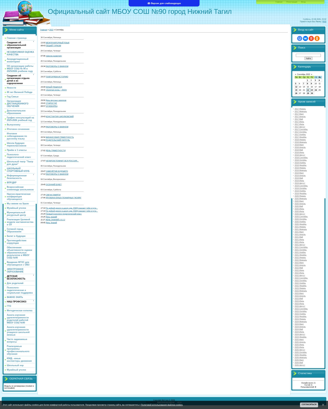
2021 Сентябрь (301, 247)
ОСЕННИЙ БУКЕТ (54, 184)
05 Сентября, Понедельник (53, 166)
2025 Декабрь (300, 355)
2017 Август (300, 127)
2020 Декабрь (300, 224)
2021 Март (299, 232)
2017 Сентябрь (301, 129)
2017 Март (299, 114)
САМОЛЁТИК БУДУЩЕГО (57, 171)
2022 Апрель (300, 265)
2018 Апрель (300, 147)
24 (316, 90)
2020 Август (300, 214)
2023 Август (300, 306)
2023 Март (299, 293)
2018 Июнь (299, 152)
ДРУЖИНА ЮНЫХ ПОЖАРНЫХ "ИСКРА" (63, 198)
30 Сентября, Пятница (51, 37)
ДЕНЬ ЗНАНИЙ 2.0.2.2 (55, 220)
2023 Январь (300, 288)
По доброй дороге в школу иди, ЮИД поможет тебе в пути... (72, 208)
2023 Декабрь (300, 316)
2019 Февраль (301, 170)
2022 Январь (300, 257)
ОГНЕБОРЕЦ (51, 106)
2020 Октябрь (301, 219)
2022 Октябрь (301, 281)
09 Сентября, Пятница (51, 132)
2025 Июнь (299, 345)
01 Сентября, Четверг (51, 203)
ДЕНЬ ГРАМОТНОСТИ (56, 150)
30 (312, 93)
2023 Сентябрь (301, 309)
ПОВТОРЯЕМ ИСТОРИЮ (57, 77)
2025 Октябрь (301, 352)
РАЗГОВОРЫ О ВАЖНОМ (57, 66)
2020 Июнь (299, 209)
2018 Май (299, 150)
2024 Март (299, 324)
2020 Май (299, 206)
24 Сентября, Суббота (51, 71)
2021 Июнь (299, 239)
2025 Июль (299, 347)
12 (296, 87)
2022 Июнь (299, 270)
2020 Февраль (301, 198)
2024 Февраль (301, 322)
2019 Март (299, 173)
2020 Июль (299, 211)
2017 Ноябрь (300, 134)
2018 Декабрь (300, 165)
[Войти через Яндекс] (311, 38)
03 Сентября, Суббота (51, 190)
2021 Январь (300, 227)
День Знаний (51, 223)
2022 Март (299, 263)
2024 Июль (299, 332)
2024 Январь (300, 319)
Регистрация (291, 2)
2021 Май (299, 237)
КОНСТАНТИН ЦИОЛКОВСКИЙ (60, 116)
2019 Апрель (300, 175)
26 (296, 93)
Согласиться (309, 404)
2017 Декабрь (300, 137)
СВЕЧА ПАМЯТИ (53, 195)
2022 (51, 30)
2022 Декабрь (300, 286)
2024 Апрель (300, 327)
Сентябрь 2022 (303, 74)
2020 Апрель (300, 204)
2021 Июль (299, 242)
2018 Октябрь (301, 160)
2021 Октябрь (301, 250)
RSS (324, 22)
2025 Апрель (300, 342)
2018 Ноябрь (300, 163)
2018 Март (299, 145)
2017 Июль (299, 124)
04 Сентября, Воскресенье (53, 179)
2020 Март (299, 201)
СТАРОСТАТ (51, 103)
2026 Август (300, 365)
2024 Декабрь (300, 337)
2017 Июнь (299, 122)
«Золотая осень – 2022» (56, 90)
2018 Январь (300, 140)
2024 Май (299, 329)
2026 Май (299, 363)
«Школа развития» (54, 56)
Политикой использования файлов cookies (162, 405)
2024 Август (300, 334)
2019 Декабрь (300, 193)
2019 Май (299, 178)
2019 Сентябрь (301, 186)
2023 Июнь (299, 301)
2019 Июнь (299, 181)
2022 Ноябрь (300, 283)
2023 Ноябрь (300, 314)
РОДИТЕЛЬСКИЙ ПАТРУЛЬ (58, 140)
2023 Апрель (300, 296)
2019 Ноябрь (300, 191)
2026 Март (299, 360)
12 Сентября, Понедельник (53, 122)
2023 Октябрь (301, 311)
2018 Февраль (301, 142)
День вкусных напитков (56, 100)
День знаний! (51, 217)
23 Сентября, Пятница (51, 82)
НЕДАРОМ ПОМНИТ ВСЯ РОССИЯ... (62, 161)
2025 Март (299, 339)
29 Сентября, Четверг (51, 51)
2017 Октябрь (301, 132)
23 (312, 90)
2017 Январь (300, 109)
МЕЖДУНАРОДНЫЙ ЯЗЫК (57, 43)
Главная (278, 2)
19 (296, 90)
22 (308, 90)
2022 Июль (299, 273)
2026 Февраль (301, 357)
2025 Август (300, 350)
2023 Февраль (301, 291)
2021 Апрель (300, 234)
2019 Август (300, 183)
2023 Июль (299, 304)
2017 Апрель (300, 116)
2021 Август (300, 245)
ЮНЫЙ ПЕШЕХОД (54, 87)
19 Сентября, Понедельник (53, 111)
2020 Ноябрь (300, 222)
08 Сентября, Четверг (51, 145)
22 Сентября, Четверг (51, 95)
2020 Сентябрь (301, 216)
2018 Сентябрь (301, 157)
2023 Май (299, 298)
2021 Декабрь (300, 255)
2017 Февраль (301, 111)
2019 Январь (300, 168)
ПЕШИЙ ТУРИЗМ (53, 46)
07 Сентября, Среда (50, 156)
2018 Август (300, 155)
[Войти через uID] (299, 38)
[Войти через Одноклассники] (317, 38)
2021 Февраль (301, 229)
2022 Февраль (301, 260)
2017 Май (299, 119)
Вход (303, 2)
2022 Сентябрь (301, 278)
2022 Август (300, 275)
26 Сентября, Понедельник (53, 61)
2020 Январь (300, 196)
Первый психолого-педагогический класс (64, 214)
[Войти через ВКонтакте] (305, 38)
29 (308, 93)
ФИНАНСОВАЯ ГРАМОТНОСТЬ (60, 137)
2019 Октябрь (301, 188)
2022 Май (299, 268)
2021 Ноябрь (300, 252)
